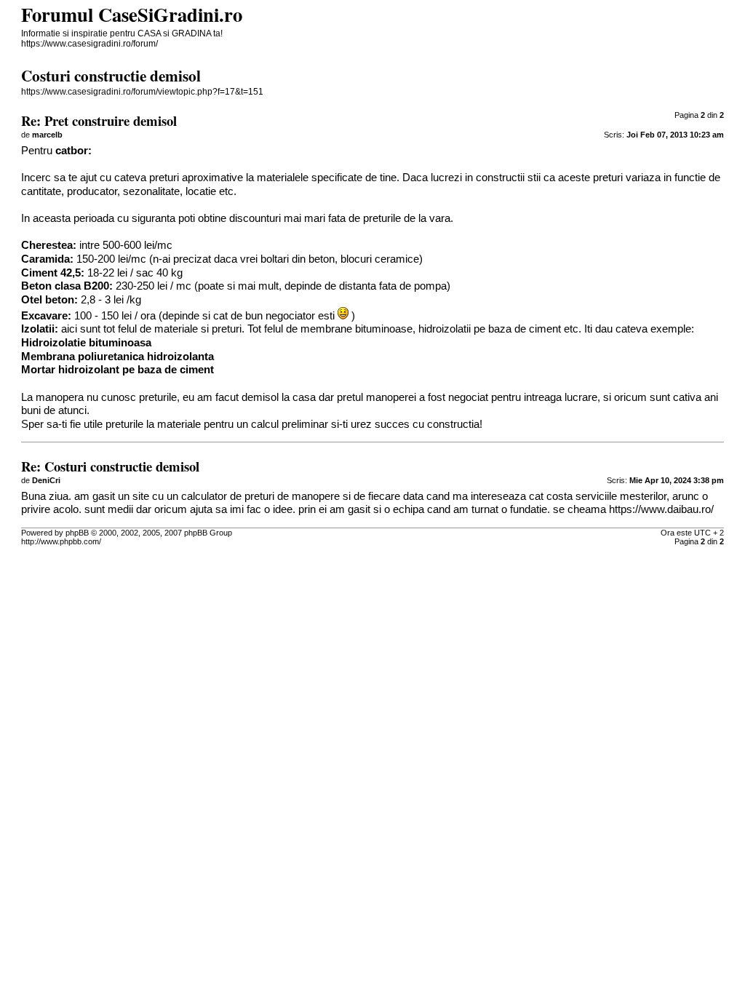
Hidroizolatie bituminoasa (86, 343)
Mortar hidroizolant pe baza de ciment (117, 369)
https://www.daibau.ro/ (661, 509)
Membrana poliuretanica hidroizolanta (117, 356)
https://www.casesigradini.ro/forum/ (89, 44)
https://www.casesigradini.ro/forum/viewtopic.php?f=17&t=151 (142, 92)
